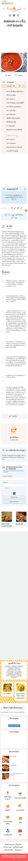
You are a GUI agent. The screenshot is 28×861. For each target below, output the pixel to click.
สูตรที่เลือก (14, 437)
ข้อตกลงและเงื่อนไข (13, 845)
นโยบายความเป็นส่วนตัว (13, 847)
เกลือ (14, 122)
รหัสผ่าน (5, 482)
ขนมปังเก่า (17, 106)
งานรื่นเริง (8, 835)
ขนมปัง (15, 151)
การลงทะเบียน (9, 197)
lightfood (17, 668)
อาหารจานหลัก (20, 798)
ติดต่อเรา (18, 850)
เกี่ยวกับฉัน (8, 850)
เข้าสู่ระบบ (16, 195)
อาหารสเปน (10, 672)
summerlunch (10, 673)
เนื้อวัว (7, 810)
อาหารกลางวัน (12, 670)
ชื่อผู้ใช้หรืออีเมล (8, 476)
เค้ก (20, 823)
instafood (11, 668)
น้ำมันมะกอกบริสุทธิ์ (17, 103)
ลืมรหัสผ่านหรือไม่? (9, 470)
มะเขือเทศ (18, 129)
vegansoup (19, 675)
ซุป (19, 670)
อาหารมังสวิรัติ (11, 675)
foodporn (14, 666)
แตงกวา (12, 99)
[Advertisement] (14, 40)
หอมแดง (12, 126)
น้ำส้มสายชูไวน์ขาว (17, 91)
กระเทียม (13, 95)
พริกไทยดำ (16, 118)
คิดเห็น (14, 416)
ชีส (20, 835)
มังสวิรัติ (14, 677)
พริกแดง (12, 114)
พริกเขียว (13, 110)
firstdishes (7, 666)
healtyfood (20, 666)
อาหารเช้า (20, 810)
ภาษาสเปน (18, 672)
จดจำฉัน (7, 488)
